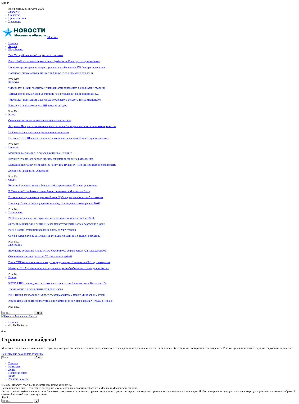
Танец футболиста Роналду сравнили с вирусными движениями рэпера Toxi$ (54, 203)
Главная (13, 43)
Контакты (14, 366)
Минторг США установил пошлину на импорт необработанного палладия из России (58, 268)
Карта (11, 375)
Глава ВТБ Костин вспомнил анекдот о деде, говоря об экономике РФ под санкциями (59, 262)
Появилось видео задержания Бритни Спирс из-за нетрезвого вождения (50, 72)
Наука (11, 114)
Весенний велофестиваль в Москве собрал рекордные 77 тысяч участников (52, 185)
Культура (13, 81)
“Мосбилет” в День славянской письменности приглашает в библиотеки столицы (56, 87)
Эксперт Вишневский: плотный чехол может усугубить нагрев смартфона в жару (56, 223)
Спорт (12, 179)
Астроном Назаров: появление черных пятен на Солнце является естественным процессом (62, 126)
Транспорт (14, 21)
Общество (14, 15)
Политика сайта (17, 372)
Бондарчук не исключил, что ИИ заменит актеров (37, 105)
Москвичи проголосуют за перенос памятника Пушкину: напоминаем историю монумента (62, 164)
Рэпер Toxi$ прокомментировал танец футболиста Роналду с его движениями (54, 61)
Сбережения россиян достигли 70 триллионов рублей (40, 256)
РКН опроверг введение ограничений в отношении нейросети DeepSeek (51, 218)
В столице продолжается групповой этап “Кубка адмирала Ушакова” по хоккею (55, 197)
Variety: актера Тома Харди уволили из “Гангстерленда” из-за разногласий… (53, 93)
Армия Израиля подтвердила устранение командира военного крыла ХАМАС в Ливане (60, 300)
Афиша (12, 46)
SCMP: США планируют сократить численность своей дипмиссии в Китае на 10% (57, 283)
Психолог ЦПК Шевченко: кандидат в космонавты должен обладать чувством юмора (58, 138)
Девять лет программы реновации (28, 170)
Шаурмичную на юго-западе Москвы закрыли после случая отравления (50, 158)
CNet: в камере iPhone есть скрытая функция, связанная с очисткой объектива (54, 235)
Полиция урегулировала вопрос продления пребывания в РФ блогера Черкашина (56, 67)
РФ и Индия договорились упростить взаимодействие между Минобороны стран (56, 294)
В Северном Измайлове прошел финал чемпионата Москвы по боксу (49, 191)
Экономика (15, 244)
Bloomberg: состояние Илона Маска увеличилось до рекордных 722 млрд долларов (57, 250)
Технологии (15, 212)
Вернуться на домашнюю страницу (22, 353)
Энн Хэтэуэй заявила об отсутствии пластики (35, 55)
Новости (13, 147)
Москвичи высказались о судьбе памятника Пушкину (40, 152)
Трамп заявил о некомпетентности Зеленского (35, 289)
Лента (11, 369)
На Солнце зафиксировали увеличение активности (38, 132)
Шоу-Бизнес (15, 49)
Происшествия (17, 18)
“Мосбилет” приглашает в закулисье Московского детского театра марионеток (54, 99)
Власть (12, 277)
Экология (14, 11)
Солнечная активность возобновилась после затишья (39, 120)
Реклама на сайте (18, 379)
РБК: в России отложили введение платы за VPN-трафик (42, 229)
